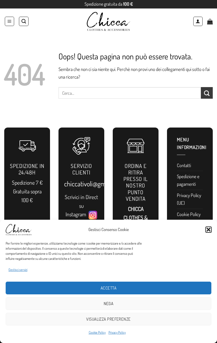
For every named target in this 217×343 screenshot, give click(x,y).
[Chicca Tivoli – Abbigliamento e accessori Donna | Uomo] (108, 21)
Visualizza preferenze (108, 319)
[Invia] (207, 93)
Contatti (184, 165)
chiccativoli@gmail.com (94, 183)
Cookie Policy (97, 332)
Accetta (108, 288)
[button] (208, 229)
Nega (109, 303)
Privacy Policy (117, 332)
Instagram (77, 214)
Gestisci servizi (17, 270)
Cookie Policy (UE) (189, 218)
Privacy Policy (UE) (189, 199)
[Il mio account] (198, 21)
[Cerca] (24, 21)
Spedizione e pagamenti (188, 180)
